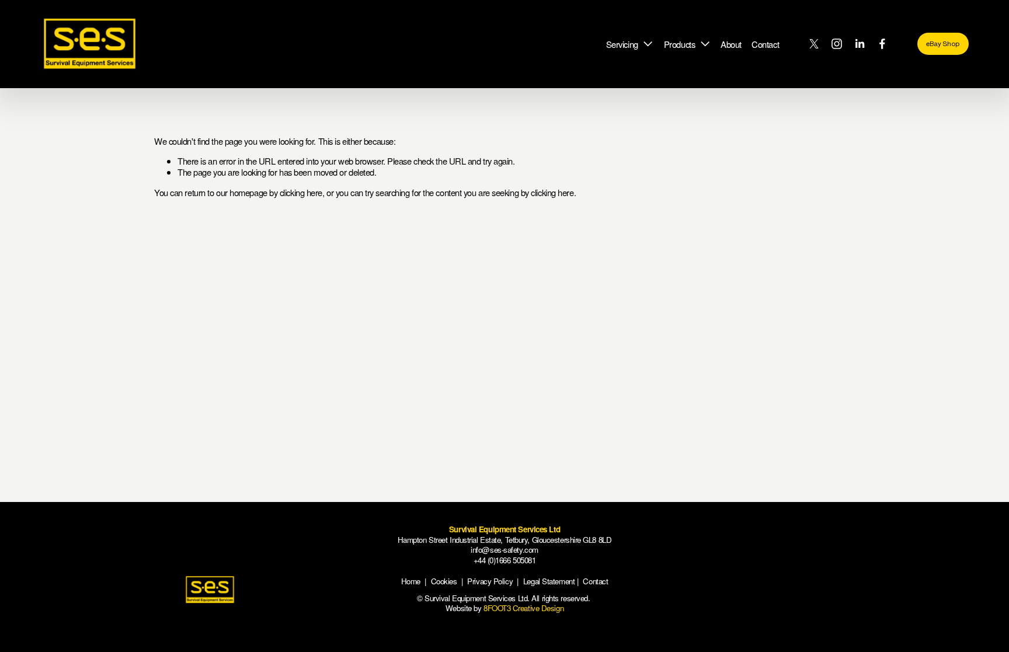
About (731, 44)
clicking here (301, 192)
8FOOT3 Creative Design (523, 608)
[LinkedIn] (859, 43)
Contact (765, 44)
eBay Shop (942, 44)
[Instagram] (836, 43)
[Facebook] (882, 43)
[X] (814, 43)
